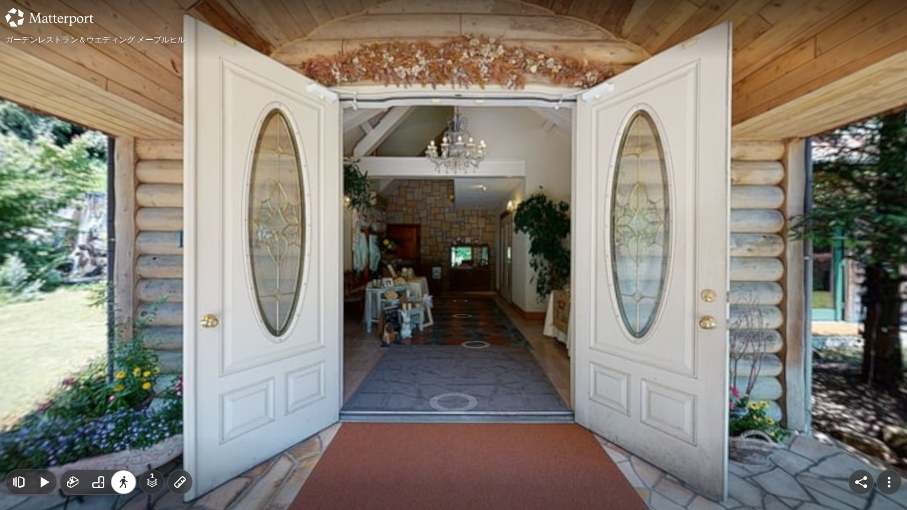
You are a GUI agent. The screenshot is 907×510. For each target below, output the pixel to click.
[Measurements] (180, 482)
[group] (98, 482)
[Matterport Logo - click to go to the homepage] (49, 17)
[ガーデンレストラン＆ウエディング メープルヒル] (453, 255)
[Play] (44, 482)
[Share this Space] (861, 482)
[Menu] (889, 482)
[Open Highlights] (19, 482)
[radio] (73, 482)
